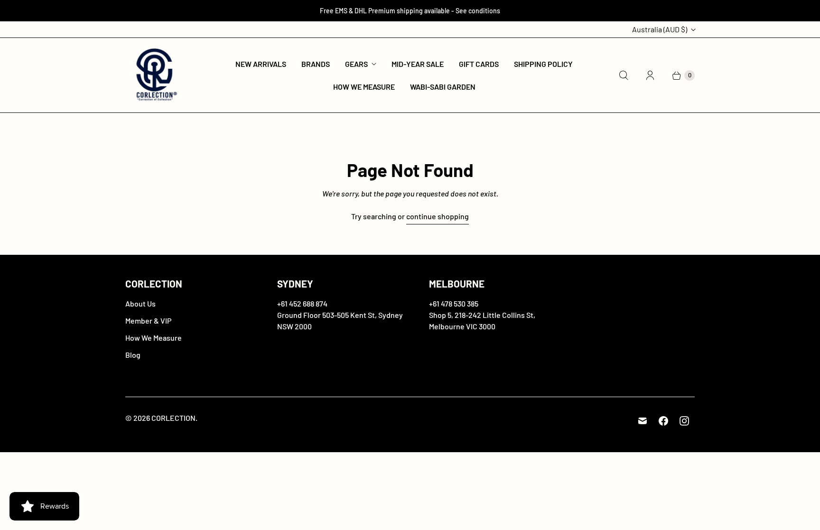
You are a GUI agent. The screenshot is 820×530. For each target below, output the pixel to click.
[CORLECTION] (155, 75)
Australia (659, 29)
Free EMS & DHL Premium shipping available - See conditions (410, 11)
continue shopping (437, 216)
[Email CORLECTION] (642, 420)
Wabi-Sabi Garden (442, 86)
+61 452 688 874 (302, 303)
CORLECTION (173, 417)
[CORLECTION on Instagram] (684, 420)
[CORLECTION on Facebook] (663, 420)
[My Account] (650, 75)
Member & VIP (148, 320)
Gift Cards (479, 63)
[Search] (623, 75)
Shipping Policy (543, 63)
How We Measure (364, 86)
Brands (315, 63)
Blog (132, 354)
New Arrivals (260, 63)
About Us (140, 303)
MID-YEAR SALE (417, 63)
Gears (356, 63)
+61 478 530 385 (453, 303)
